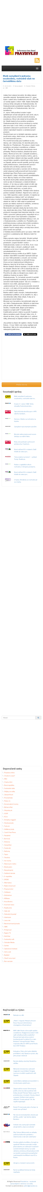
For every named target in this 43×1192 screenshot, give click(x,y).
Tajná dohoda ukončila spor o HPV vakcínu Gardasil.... (25, 412)
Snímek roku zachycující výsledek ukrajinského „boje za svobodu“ (24, 1125)
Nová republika (9, 785)
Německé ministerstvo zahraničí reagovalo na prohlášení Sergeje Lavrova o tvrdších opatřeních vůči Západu (24, 1072)
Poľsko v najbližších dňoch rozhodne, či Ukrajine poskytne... (25, 465)
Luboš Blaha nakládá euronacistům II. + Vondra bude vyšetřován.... (26, 1082)
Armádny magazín (10, 820)
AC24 (6, 816)
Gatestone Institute (10, 949)
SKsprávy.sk (8, 810)
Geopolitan (8, 845)
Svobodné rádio (9, 788)
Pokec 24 (7, 801)
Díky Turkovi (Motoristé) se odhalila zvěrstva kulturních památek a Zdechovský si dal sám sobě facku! (25, 1134)
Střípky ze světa (9, 791)
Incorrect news (9, 904)
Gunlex (6, 945)
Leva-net (7, 920)
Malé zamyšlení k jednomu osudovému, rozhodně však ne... (25, 397)
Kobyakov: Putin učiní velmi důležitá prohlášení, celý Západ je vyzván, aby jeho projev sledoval (25, 1053)
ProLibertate (8, 798)
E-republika (8, 876)
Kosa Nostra (8, 901)
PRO (5, 779)
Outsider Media (30, 86)
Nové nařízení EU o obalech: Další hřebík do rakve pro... (25, 450)
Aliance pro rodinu (10, 864)
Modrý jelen (8, 867)
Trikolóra (7, 857)
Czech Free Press (10, 832)
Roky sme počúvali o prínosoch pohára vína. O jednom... (24, 443)
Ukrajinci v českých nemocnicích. (24, 1163)
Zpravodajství (19, 86)
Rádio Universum (10, 886)
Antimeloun (8, 895)
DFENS (6, 879)
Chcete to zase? (9, 776)
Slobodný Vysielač (10, 914)
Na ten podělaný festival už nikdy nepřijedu (24, 1171)
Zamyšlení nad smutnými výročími (25, 426)
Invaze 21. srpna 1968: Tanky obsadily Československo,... (24, 405)
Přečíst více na (21, 384)
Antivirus (7, 842)
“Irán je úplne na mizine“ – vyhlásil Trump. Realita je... (25, 458)
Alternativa (7, 882)
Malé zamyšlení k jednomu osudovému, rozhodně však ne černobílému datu (19, 78)
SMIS (5, 926)
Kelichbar (7, 936)
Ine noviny (7, 860)
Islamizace (7, 917)
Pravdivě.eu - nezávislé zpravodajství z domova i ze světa (23, 1182)
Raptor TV (7, 933)
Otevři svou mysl (9, 958)
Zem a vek (7, 952)
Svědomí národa (9, 873)
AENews (7, 898)
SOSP (6, 813)
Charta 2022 (8, 782)
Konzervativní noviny (11, 804)
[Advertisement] (21, 23)
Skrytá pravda (8, 823)
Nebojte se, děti (18, 1015)
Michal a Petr (8, 807)
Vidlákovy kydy (9, 829)
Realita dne (8, 908)
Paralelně (7, 835)
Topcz (6, 854)
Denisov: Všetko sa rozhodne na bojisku (25, 420)
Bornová (7, 838)
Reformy (7, 851)
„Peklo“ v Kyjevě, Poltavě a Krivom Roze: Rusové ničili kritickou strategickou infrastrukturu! (24, 1022)
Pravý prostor (8, 889)
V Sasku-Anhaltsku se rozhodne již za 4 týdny (25, 481)
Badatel (6, 955)
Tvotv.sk (7, 826)
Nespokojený (8, 870)
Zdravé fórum (8, 794)
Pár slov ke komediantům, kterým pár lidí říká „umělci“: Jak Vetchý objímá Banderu (25, 1117)
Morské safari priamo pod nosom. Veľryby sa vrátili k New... (25, 435)
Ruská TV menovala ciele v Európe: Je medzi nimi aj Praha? (25, 1108)
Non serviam (8, 961)
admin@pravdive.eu (30, 1186)
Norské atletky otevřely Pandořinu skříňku (24, 1062)
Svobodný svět (9, 939)
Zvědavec (7, 892)
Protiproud (7, 930)
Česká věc (7, 848)
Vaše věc (7, 911)
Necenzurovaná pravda (12, 923)
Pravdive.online (9, 772)
